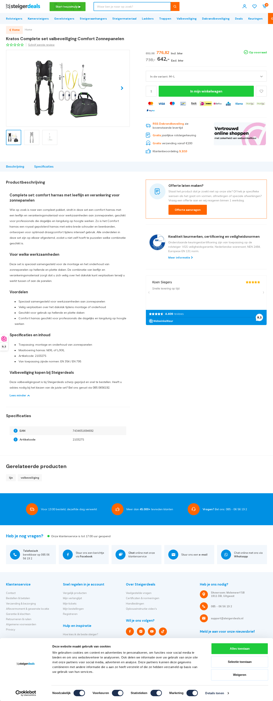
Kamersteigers (38, 18)
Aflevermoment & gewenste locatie (27, 608)
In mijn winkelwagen (206, 91)
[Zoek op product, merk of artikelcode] (174, 6)
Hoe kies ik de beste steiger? (80, 634)
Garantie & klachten (18, 613)
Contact (11, 593)
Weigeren (239, 674)
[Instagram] (141, 631)
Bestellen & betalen (18, 598)
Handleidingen (135, 603)
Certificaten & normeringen (142, 598)
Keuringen (255, 18)
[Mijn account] (244, 6)
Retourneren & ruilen (18, 619)
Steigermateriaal (124, 18)
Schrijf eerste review (41, 45)
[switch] (117, 693)
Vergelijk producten (75, 593)
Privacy (10, 629)
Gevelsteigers (64, 18)
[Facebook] (130, 631)
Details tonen (214, 693)
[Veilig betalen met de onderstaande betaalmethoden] (151, 104)
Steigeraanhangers (93, 18)
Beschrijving (15, 166)
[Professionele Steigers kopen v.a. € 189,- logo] (23, 6)
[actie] (240, 138)
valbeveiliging (30, 477)
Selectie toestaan (240, 661)
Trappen (165, 18)
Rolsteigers (14, 18)
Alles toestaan (240, 648)
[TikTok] (163, 631)
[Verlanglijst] (254, 6)
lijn (11, 477)
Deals (239, 18)
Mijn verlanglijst (72, 598)
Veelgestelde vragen (138, 593)
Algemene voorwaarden (21, 624)
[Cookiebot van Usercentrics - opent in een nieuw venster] (25, 693)
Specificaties (44, 166)
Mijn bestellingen (73, 608)
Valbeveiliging (187, 18)
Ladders (148, 18)
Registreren (70, 613)
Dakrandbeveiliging (216, 18)
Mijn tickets (70, 603)
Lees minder (18, 395)
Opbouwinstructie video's (141, 608)
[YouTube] (152, 631)
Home (28, 29)
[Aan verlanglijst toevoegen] (261, 91)
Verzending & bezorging (21, 603)
